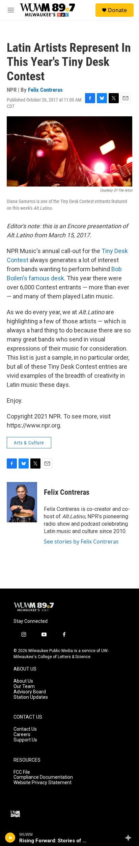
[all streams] (130, 837)
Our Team (24, 686)
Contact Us (25, 729)
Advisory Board (29, 691)
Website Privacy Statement (42, 782)
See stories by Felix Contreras (81, 541)
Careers (21, 734)
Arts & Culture (29, 442)
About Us (23, 681)
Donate (117, 10)
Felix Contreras (45, 89)
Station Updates (30, 697)
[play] (10, 837)
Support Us (25, 739)
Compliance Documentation (43, 777)
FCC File (21, 772)
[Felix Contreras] (22, 502)
